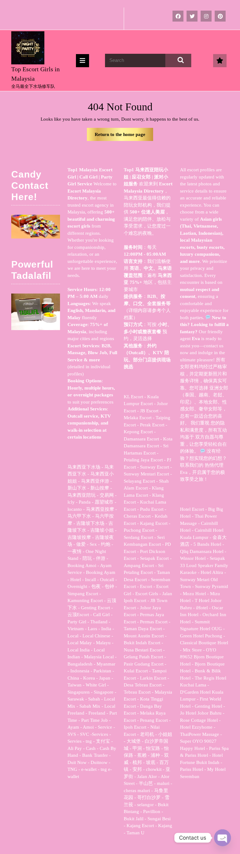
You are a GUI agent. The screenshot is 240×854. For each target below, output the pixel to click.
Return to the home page (124, 136)
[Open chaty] (222, 837)
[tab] (82, 60)
